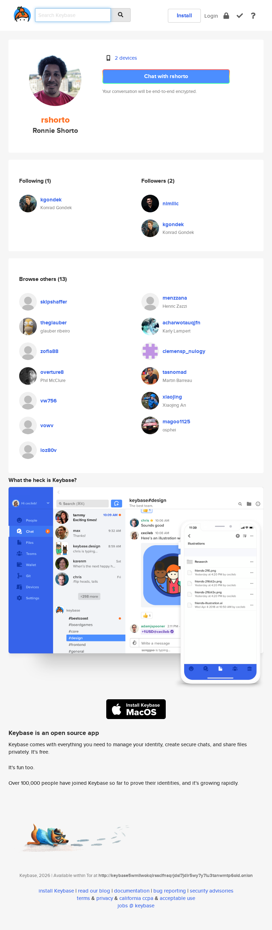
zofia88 (49, 351)
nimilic (170, 203)
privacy (104, 898)
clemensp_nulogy (184, 351)
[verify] (240, 15)
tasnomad (175, 372)
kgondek (51, 200)
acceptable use (177, 898)
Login (211, 15)
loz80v (48, 450)
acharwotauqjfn (181, 322)
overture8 (52, 372)
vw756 (48, 401)
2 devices (126, 57)
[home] (22, 12)
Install (184, 15)
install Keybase (56, 890)
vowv (46, 425)
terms (83, 898)
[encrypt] (226, 15)
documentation (131, 890)
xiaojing (172, 397)
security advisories (211, 890)
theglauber (53, 322)
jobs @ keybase (136, 905)
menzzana (175, 298)
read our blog (94, 890)
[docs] (253, 15)
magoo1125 (176, 421)
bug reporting (169, 890)
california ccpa (136, 898)
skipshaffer (53, 302)
